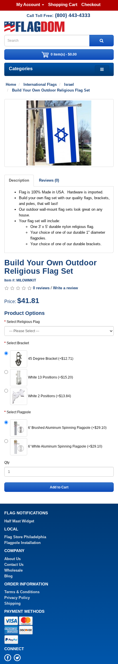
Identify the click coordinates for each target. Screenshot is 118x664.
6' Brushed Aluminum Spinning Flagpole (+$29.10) (67, 428)
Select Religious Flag (23, 322)
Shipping (12, 603)
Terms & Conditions (22, 592)
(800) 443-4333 (72, 15)
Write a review (65, 288)
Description (19, 180)
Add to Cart (59, 487)
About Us (12, 559)
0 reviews (41, 288)
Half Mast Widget (19, 521)
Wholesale (13, 570)
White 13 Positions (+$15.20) (50, 378)
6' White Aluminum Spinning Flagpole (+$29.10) (64, 447)
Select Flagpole (19, 412)
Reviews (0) (49, 180)
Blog (8, 576)
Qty (6, 463)
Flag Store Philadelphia (25, 537)
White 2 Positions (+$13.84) (49, 396)
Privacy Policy (17, 597)
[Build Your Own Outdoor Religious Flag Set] (59, 133)
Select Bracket (18, 343)
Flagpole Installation (22, 543)
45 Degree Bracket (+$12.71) (50, 359)
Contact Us (13, 564)
